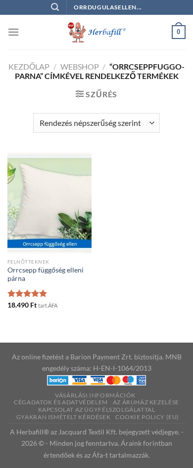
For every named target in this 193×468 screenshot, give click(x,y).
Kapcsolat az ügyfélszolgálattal (96, 409)
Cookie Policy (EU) (147, 417)
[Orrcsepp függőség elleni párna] (49, 203)
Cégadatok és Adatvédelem (61, 402)
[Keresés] (55, 7)
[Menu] (13, 32)
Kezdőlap (28, 66)
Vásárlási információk (95, 395)
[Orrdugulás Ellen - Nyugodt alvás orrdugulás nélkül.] (96, 32)
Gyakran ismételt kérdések (63, 417)
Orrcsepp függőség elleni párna (45, 274)
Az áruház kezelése (146, 402)
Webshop (79, 66)
